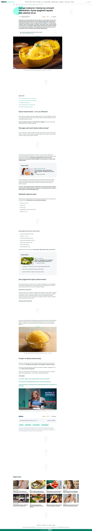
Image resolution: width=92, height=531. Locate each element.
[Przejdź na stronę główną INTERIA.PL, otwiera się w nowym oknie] (4, 2)
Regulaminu (35, 527)
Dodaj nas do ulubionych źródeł (32, 33)
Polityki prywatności (41, 527)
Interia (14, 4)
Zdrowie (17, 4)
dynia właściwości (45, 424)
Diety (19, 4)
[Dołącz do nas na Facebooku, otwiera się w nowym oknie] (53, 420)
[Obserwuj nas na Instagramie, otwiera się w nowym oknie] (54, 420)
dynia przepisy (28, 424)
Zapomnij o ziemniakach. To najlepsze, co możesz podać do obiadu (33, 271)
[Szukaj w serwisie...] (86, 2)
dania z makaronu (36, 424)
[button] (28, 2)
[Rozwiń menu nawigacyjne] (90, 2)
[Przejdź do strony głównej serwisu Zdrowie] (10, 2)
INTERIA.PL (56, 527)
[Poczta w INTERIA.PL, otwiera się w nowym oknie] (88, 2)
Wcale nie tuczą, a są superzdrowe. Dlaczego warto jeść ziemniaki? (33, 269)
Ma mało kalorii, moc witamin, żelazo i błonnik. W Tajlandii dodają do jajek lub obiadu (36, 266)
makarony (21, 424)
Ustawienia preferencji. (48, 527)
